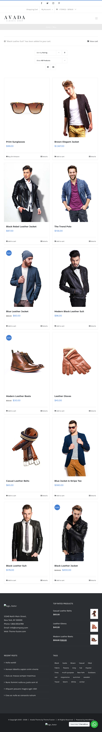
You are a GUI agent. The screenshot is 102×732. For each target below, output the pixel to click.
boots (65, 663)
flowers (66, 668)
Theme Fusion (49, 720)
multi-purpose (68, 673)
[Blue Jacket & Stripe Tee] (75, 446)
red (56, 677)
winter (82, 682)
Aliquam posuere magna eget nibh (21, 689)
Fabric (57, 668)
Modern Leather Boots (18, 396)
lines (57, 673)
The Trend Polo (62, 226)
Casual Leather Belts (17, 481)
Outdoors (91, 673)
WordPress (89, 720)
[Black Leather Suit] (27, 531)
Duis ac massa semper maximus (21, 676)
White (73, 682)
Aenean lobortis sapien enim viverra (22, 669)
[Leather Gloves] (75, 362)
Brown (73, 663)
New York (81, 673)
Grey (74, 668)
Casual (81, 663)
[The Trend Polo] (75, 192)
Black (57, 663)
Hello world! (11, 662)
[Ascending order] (64, 52)
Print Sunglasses (15, 142)
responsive (65, 677)
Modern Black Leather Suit (69, 311)
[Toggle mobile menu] (96, 18)
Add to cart (60, 156)
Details (45, 156)
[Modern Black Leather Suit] (75, 277)
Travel (57, 682)
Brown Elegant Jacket (66, 142)
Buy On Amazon (13, 156)
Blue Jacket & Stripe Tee (68, 481)
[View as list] (53, 67)
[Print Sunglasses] (27, 107)
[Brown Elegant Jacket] (75, 107)
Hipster (89, 668)
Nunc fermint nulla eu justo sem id (22, 682)
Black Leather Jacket (66, 566)
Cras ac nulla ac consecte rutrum (21, 695)
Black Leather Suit (16, 566)
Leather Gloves (62, 396)
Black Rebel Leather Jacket (21, 226)
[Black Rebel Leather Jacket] (27, 192)
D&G (90, 663)
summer (76, 677)
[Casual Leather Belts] (27, 446)
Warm (65, 682)
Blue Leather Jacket (17, 311)
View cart (94, 41)
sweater (87, 677)
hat (80, 668)
